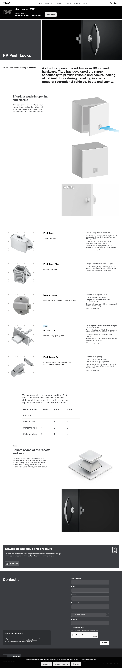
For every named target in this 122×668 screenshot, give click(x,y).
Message (74, 619)
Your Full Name (76, 578)
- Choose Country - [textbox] (79, 615)
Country (73, 611)
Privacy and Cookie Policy (86, 659)
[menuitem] (76, 3)
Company (74, 595)
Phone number (75, 603)
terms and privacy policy (90, 630)
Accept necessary (61, 664)
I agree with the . (86, 630)
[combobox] (90, 615)
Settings (76, 664)
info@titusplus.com (31, 640)
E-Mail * (73, 587)
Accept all (46, 664)
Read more (51, 14)
